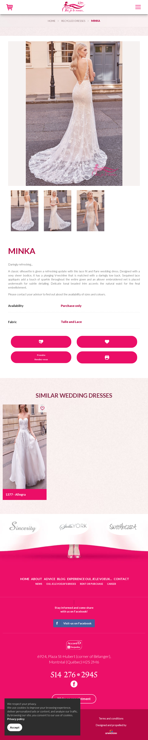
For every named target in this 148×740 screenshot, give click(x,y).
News (38, 583)
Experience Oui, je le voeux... (89, 579)
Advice (49, 579)
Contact (121, 579)
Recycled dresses (73, 20)
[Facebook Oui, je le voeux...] (74, 684)
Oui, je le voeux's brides (61, 583)
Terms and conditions (111, 718)
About (36, 579)
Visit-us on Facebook (77, 623)
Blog (61, 579)
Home (51, 20)
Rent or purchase (91, 583)
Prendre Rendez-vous (41, 357)
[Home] (74, 6)
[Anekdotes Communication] (111, 730)
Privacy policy (16, 719)
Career (111, 583)
